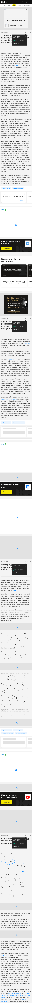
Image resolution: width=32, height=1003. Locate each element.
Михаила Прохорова (14, 993)
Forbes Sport (5, 279)
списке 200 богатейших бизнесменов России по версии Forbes (15, 995)
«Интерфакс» (18, 65)
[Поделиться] (27, 32)
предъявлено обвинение (9, 399)
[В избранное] (30, 32)
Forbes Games (9, 5)
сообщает (27, 343)
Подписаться (6, 248)
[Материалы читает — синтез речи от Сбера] (25, 32)
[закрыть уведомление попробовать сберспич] (25, 37)
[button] (30, 2)
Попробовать (16, 43)
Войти (22, 2)
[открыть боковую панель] (26, 2)
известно (12, 359)
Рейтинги (20, 5)
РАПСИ (15, 590)
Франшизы (27, 5)
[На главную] (4, 2)
